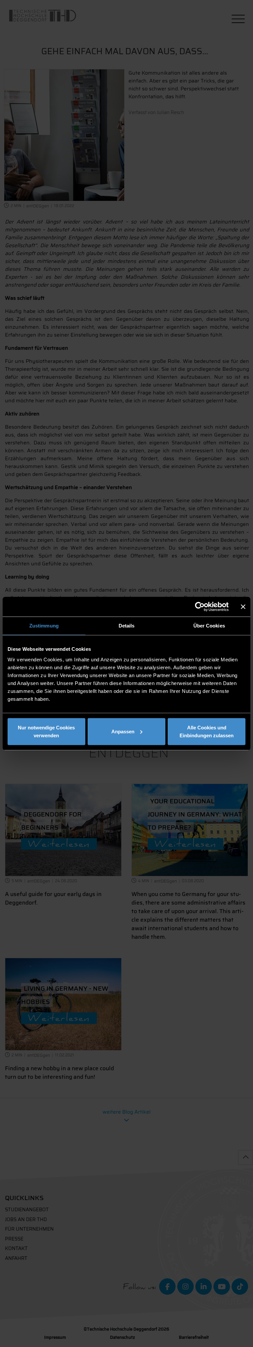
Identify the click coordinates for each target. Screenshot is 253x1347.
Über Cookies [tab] (209, 625)
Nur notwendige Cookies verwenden (46, 731)
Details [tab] (127, 625)
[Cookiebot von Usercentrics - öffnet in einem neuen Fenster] (200, 607)
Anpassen (122, 731)
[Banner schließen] (243, 606)
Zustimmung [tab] (44, 625)
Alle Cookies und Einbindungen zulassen (207, 731)
